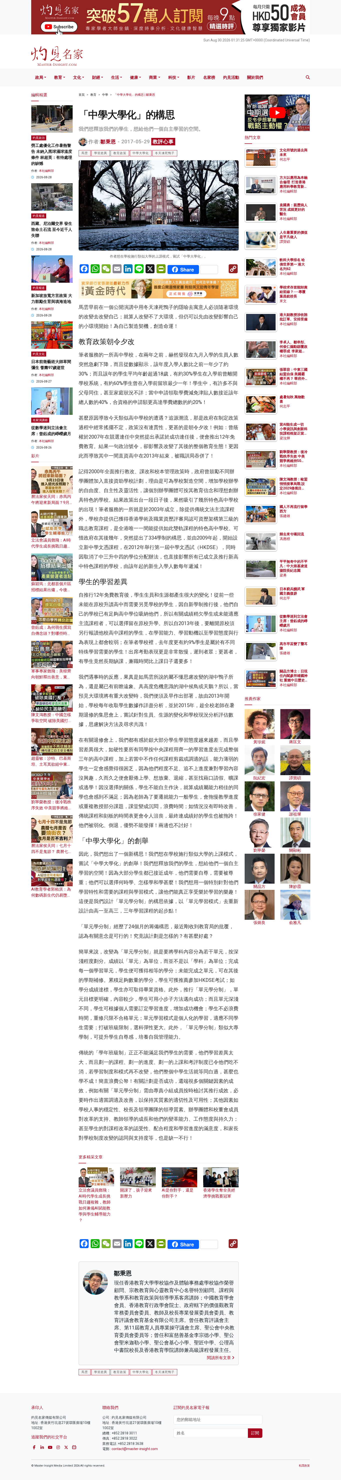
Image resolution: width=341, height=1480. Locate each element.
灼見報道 (39, 216)
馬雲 (84, 153)
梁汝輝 (285, 438)
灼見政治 (39, 138)
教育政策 (119, 153)
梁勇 (283, 575)
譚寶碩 (285, 242)
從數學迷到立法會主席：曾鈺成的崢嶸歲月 (294, 620)
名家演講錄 (40, 420)
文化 (77, 77)
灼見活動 (231, 77)
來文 (283, 301)
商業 (153, 77)
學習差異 (100, 153)
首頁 (82, 94)
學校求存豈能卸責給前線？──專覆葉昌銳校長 (294, 291)
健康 (134, 77)
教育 (58, 77)
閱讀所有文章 (219, 1357)
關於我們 (255, 77)
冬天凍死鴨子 (164, 153)
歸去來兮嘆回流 (292, 534)
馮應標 (285, 539)
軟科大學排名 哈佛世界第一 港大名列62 (292, 264)
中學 (105, 94)
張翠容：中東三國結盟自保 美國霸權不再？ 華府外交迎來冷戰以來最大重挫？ (294, 379)
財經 (96, 77)
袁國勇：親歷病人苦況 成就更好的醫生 (294, 209)
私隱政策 (304, 1465)
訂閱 (255, 1433)
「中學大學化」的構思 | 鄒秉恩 (134, 94)
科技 (172, 77)
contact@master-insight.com (135, 1449)
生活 (115, 77)
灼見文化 (39, 354)
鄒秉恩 (108, 142)
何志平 (285, 159)
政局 (39, 77)
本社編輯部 (46, 171)
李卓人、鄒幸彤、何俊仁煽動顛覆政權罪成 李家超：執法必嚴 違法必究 (294, 351)
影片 (191, 77)
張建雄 (285, 516)
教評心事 (163, 142)
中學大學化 (141, 153)
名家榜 (209, 77)
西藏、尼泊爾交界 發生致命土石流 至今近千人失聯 (51, 229)
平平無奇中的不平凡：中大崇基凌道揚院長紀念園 (294, 565)
